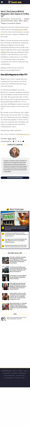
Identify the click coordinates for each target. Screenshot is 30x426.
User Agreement (22, 373)
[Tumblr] (21, 142)
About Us (15, 370)
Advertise (20, 370)
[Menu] (2, 2)
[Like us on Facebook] (16, 142)
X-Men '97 (14, 138)
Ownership (17, 377)
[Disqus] (15, 343)
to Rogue (3, 52)
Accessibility (14, 373)
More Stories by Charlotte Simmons (15, 177)
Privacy (25, 370)
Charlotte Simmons (6, 18)
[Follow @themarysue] (13, 142)
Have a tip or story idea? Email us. (15, 317)
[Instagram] (18, 142)
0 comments (26, 18)
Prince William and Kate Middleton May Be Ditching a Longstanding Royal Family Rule (18, 277)
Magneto (9, 138)
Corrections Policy (20, 375)
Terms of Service (6, 373)
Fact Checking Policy (8, 377)
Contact (22, 377)
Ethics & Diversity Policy (9, 375)
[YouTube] (23, 142)
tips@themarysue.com (23, 134)
